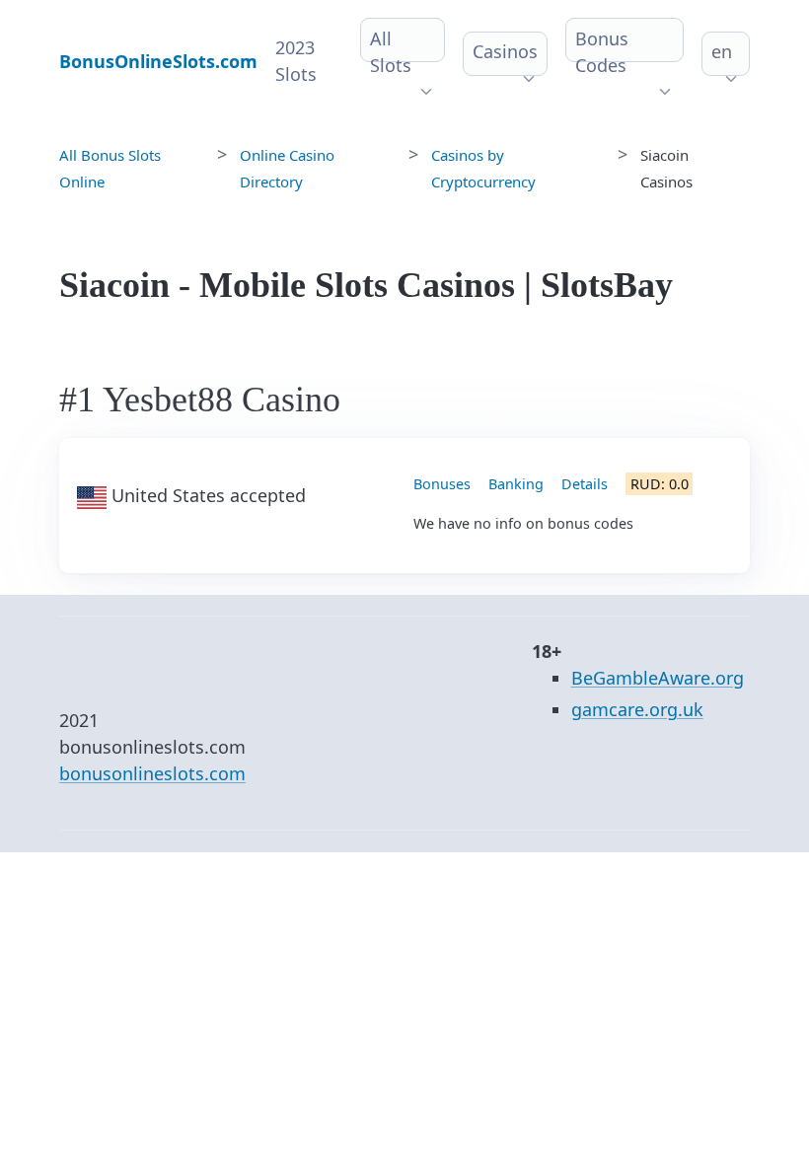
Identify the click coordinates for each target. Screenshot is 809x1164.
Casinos (505, 51)
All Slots (390, 52)
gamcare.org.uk (637, 709)
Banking (516, 483)
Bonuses (442, 483)
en (721, 51)
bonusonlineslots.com (152, 773)
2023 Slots (296, 61)
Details (584, 483)
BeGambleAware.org (657, 678)
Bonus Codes (601, 52)
